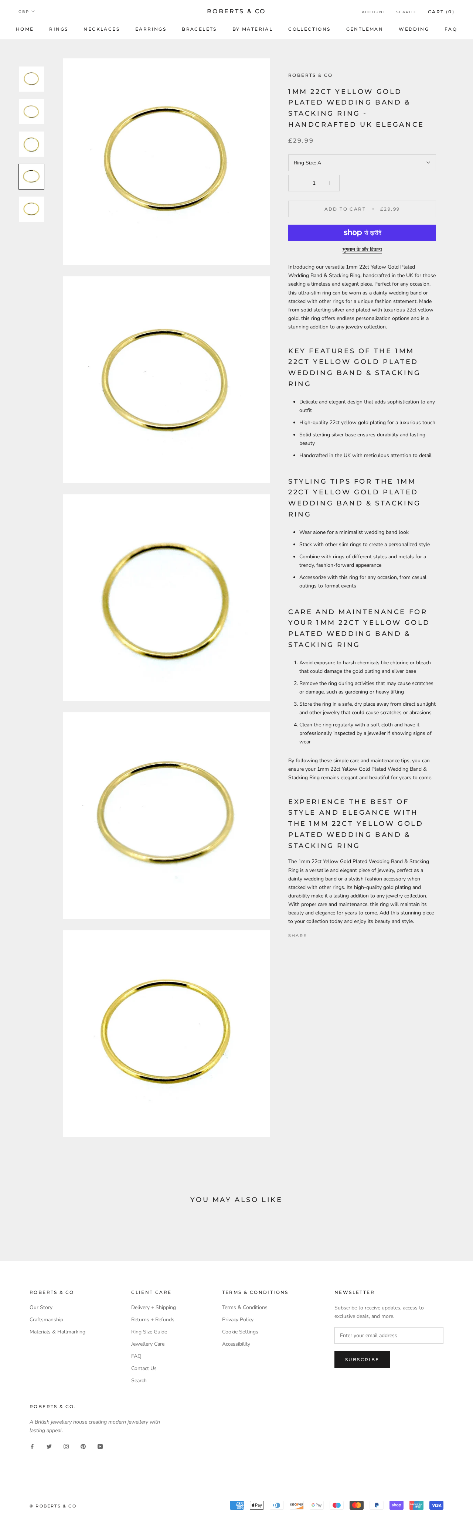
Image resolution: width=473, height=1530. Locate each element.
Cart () (441, 11)
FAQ (451, 29)
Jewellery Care (147, 1343)
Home (25, 29)
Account (374, 12)
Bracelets (199, 29)
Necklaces (102, 29)
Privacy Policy (237, 1319)
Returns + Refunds (152, 1319)
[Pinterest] (333, 933)
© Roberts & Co (53, 1506)
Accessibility (236, 1343)
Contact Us (144, 1368)
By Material (252, 29)
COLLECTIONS (309, 29)
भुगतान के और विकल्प (362, 249)
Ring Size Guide (149, 1331)
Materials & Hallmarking (57, 1331)
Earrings (150, 29)
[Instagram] (66, 1446)
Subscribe (362, 1359)
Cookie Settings (240, 1331)
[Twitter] (323, 933)
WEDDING (414, 29)
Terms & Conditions (245, 1307)
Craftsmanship (46, 1319)
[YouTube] (100, 1446)
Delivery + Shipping (153, 1307)
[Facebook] (314, 933)
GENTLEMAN (365, 29)
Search (406, 12)
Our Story (41, 1307)
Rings (58, 29)
